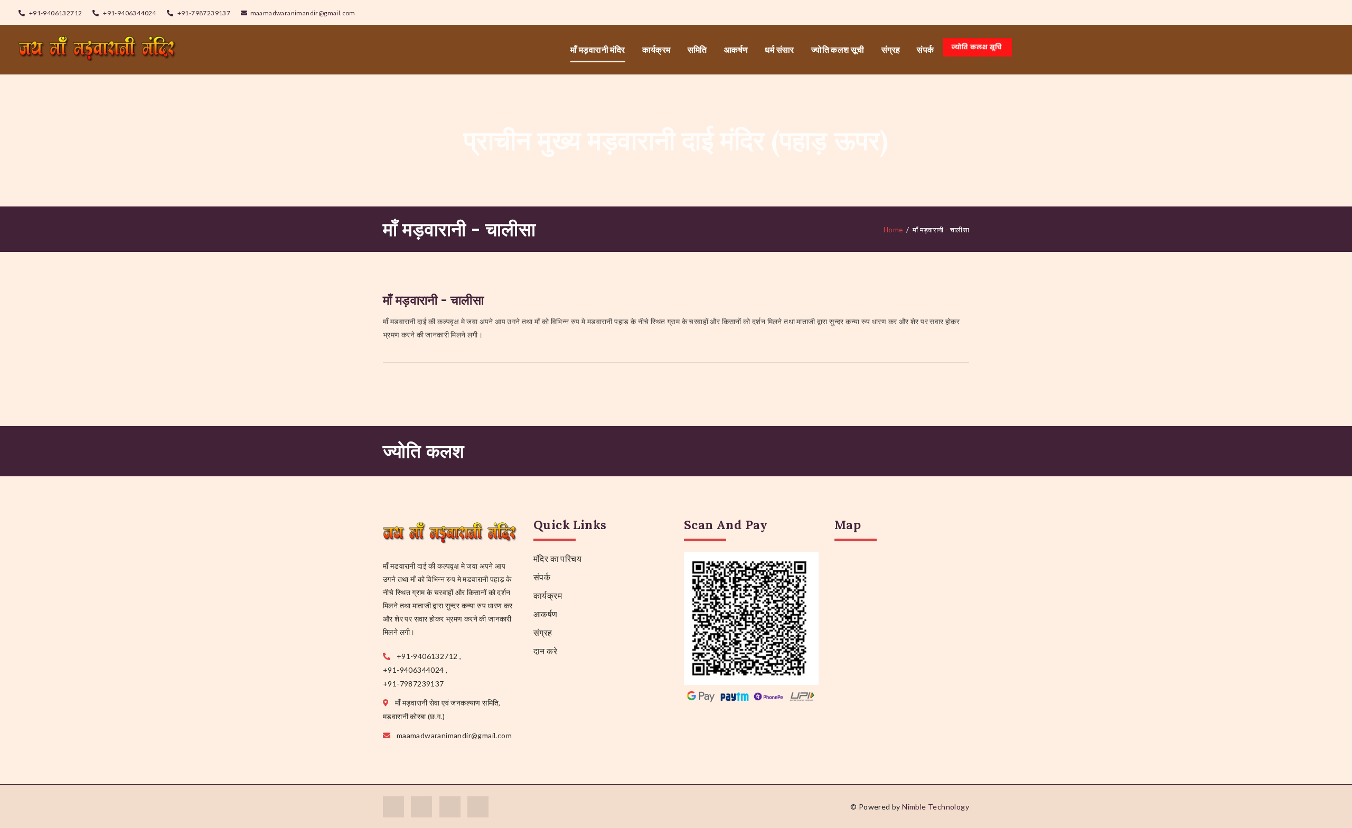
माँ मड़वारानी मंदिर (597, 49)
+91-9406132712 (54, 13)
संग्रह (890, 49)
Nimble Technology (935, 806)
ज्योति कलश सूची (838, 49)
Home (893, 229)
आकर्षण (736, 49)
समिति (697, 49)
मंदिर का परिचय (557, 558)
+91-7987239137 (203, 13)
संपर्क (925, 49)
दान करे (545, 651)
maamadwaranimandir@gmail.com (302, 13)
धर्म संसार (779, 49)
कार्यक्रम (656, 49)
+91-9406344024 (129, 13)
